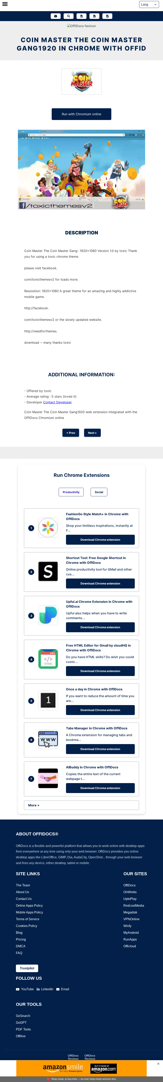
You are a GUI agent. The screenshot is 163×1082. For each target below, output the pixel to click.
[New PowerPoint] (107, 16)
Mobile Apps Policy (29, 912)
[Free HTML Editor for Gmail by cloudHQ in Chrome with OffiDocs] (49, 668)
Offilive (21, 1036)
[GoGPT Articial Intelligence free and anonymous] (56, 16)
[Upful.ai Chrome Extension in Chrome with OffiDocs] (49, 624)
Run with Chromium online (81, 114)
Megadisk (130, 912)
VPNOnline (131, 919)
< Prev (70, 432)
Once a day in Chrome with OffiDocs (94, 689)
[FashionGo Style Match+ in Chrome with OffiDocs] (49, 536)
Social (99, 492)
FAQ (19, 953)
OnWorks (130, 892)
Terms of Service (27, 919)
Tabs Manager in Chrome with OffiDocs (96, 728)
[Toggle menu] (5, 4)
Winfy (127, 926)
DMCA (20, 946)
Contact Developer (57, 402)
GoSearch (23, 1016)
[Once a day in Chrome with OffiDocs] (49, 709)
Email (65, 989)
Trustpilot (27, 968)
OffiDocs (129, 885)
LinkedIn (47, 989)
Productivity (71, 492)
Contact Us (24, 899)
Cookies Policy (26, 926)
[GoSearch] (69, 16)
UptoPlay (130, 899)
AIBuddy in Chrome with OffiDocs (92, 767)
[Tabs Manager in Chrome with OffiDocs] (49, 748)
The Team (23, 885)
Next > (92, 432)
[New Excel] (94, 16)
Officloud (129, 946)
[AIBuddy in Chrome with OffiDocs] (49, 787)
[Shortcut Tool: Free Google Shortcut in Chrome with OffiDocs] (49, 580)
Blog (19, 932)
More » (33, 805)
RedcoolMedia (133, 905)
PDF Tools (23, 1029)
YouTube (27, 989)
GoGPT (21, 1022)
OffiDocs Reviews (73, 1057)
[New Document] (81, 16)
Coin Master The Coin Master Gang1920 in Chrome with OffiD (82, 44)
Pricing (21, 939)
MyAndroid (131, 932)
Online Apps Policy (29, 905)
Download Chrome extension (100, 539)
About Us (22, 892)
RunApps (130, 939)
